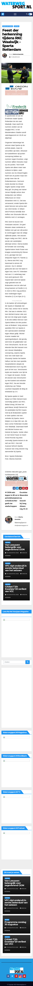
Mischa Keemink (18, 54)
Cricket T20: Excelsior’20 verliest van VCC (15, 589)
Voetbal (16, 26)
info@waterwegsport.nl (21, 525)
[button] (27, 14)
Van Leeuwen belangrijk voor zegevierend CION (15, 547)
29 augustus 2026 (13, 594)
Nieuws (7, 919)
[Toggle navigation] (15, 14)
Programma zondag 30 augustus (15, 923)
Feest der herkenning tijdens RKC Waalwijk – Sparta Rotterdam (12, 40)
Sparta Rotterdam (7, 26)
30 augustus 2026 (13, 552)
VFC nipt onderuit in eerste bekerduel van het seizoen (16, 568)
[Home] (2, 14)
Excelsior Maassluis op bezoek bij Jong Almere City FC (24, 500)
